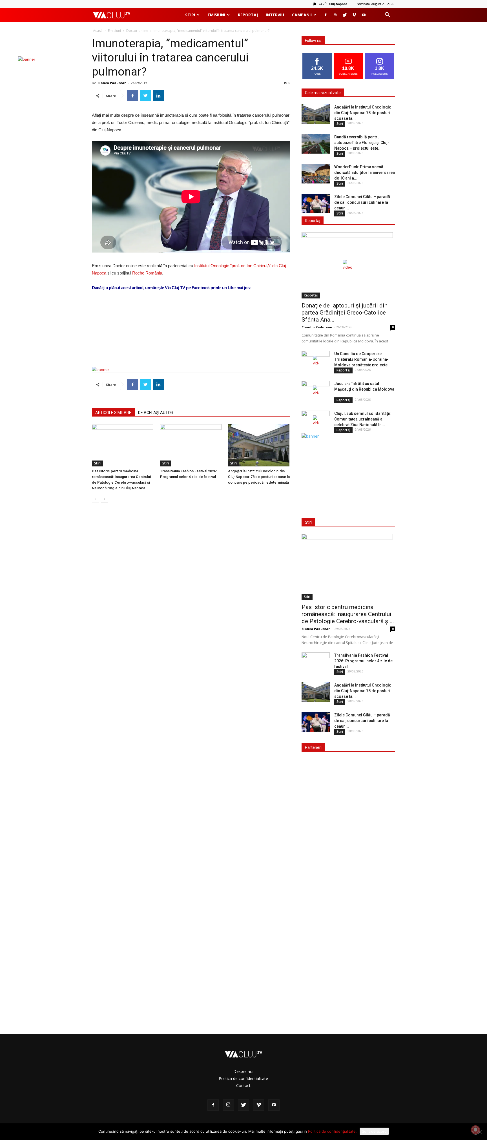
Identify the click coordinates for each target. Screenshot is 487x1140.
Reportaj (248, 14)
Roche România (147, 273)
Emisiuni (216, 14)
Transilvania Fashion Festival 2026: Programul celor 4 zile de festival (363, 661)
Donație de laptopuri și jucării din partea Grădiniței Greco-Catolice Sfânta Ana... (345, 312)
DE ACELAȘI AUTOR (155, 412)
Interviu (275, 14)
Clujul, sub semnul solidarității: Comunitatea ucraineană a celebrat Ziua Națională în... (362, 419)
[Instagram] (335, 15)
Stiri (190, 14)
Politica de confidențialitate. (332, 1131)
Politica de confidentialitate (243, 1078)
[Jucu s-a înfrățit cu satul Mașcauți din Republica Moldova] (316, 390)
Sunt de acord (374, 1131)
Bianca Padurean (112, 83)
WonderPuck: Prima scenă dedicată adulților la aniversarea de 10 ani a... (364, 172)
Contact (243, 1085)
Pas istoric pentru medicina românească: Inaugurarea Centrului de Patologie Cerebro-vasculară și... (348, 614)
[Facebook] (325, 15)
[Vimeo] (354, 15)
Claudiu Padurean (317, 327)
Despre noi (243, 1071)
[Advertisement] (191, 347)
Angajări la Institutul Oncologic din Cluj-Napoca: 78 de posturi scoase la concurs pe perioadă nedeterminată (259, 476)
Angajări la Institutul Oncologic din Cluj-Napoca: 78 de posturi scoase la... (362, 113)
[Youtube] (364, 15)
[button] (387, 15)
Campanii (302, 14)
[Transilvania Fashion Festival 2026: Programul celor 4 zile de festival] (191, 445)
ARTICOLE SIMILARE (113, 412)
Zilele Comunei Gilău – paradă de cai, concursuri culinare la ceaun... (362, 202)
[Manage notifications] (475, 1129)
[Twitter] (344, 15)
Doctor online (137, 30)
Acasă (98, 30)
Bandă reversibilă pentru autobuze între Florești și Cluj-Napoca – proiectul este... (361, 142)
